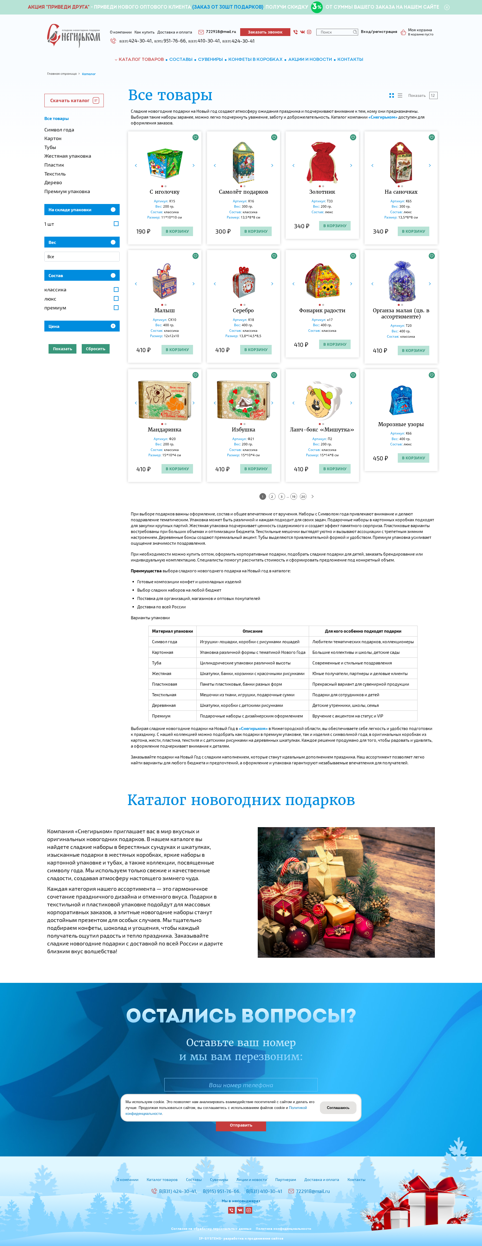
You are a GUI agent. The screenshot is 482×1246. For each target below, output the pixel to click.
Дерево (53, 182)
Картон (52, 138)
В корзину (177, 231)
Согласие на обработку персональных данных (211, 1229)
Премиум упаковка (67, 191)
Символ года (59, 129)
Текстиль (55, 174)
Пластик (54, 165)
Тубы (50, 147)
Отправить (241, 1125)
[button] (163, 186)
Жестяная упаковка (67, 156)
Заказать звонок (265, 32)
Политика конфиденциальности (283, 1229)
